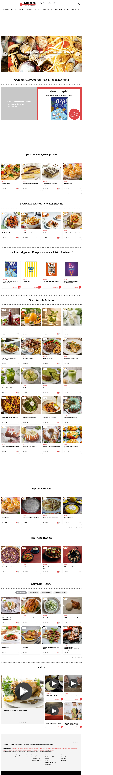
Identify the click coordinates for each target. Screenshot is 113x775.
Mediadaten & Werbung (51, 757)
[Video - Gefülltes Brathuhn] (22, 691)
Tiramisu (51, 750)
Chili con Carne (34, 748)
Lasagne (21, 748)
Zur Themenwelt (76, 657)
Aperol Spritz (54, 748)
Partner (47, 758)
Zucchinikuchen (15, 748)
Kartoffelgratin (42, 748)
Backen (13, 9)
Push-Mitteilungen (36, 758)
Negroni (10, 750)
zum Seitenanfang (21, 755)
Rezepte (6, 9)
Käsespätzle (5, 750)
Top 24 (20, 9)
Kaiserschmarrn (23, 750)
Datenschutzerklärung (51, 762)
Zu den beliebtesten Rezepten (72, 193)
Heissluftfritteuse (33, 9)
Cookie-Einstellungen (36, 760)
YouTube (63, 758)
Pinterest (63, 757)
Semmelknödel (16, 750)
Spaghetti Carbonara (62, 748)
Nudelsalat (48, 748)
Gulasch (46, 750)
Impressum (48, 764)
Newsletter (34, 757)
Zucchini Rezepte (40, 750)
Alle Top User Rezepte (74, 527)
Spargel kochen (27, 748)
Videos (66, 9)
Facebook (63, 755)
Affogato (29, 750)
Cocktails (34, 750)
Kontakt (47, 755)
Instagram (63, 760)
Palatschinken (74, 748)
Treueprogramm (35, 755)
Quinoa (68, 748)
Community (75, 9)
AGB (46, 760)
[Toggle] (77, 3)
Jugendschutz (49, 766)
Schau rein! (41, 57)
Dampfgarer (47, 9)
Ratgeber (58, 9)
